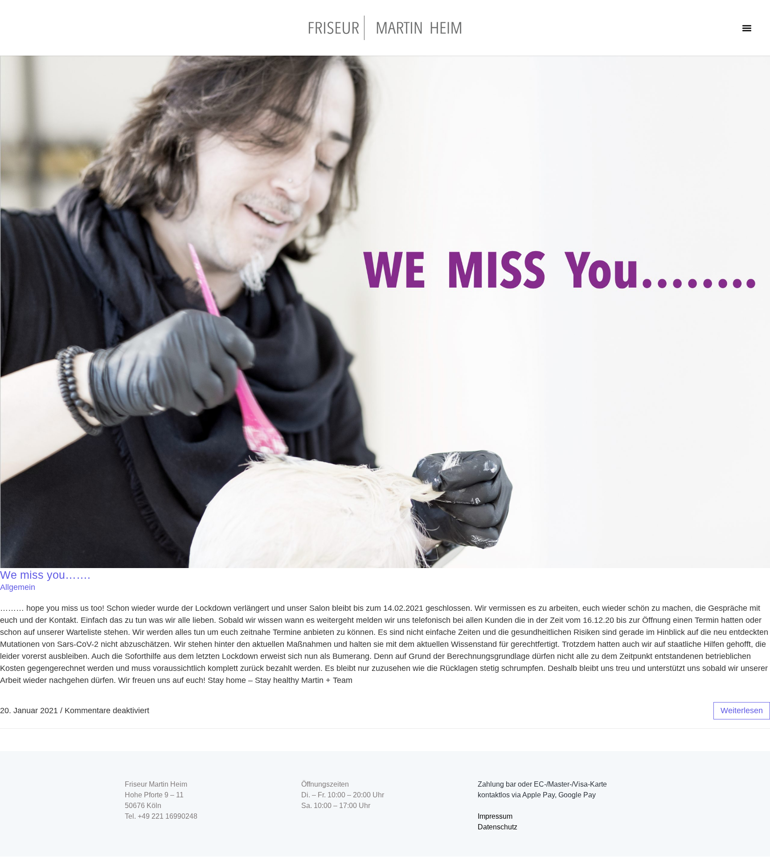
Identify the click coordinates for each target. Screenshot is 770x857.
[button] (747, 27)
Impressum (495, 816)
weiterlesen (742, 710)
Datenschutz (497, 827)
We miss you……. (45, 575)
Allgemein (17, 587)
